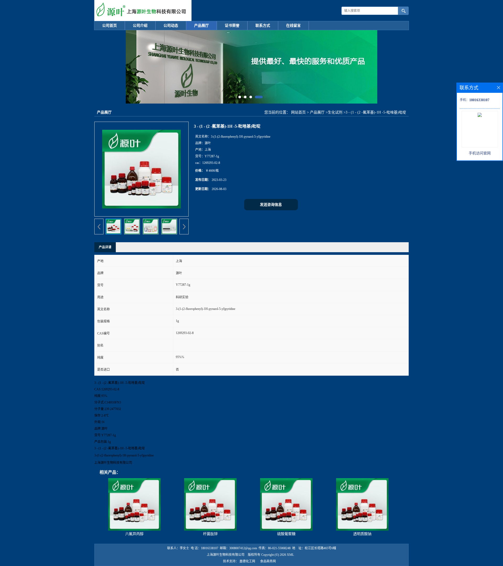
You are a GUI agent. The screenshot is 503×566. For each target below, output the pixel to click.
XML (290, 555)
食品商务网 (268, 561)
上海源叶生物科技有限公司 (225, 555)
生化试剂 (335, 112)
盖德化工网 (247, 561)
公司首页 (109, 26)
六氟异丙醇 (134, 534)
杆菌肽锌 (210, 534)
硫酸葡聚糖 (286, 534)
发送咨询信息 (271, 205)
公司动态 (170, 26)
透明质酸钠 (362, 534)
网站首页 (298, 112)
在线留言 (293, 26)
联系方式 (262, 26)
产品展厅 (201, 26)
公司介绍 (140, 26)
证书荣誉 (232, 26)
